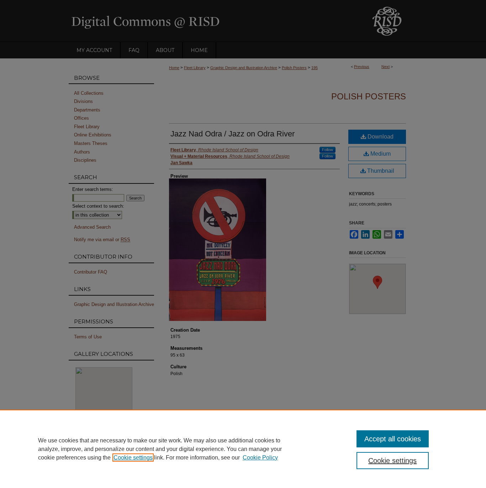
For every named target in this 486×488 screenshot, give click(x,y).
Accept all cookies (392, 439)
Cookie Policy (260, 458)
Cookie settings (133, 458)
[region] (243, 449)
